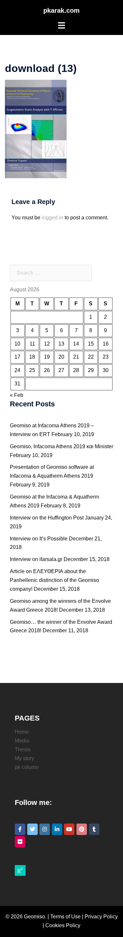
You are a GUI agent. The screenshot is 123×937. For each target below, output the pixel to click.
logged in (52, 217)
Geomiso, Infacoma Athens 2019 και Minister (61, 446)
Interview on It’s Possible (39, 538)
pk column (27, 767)
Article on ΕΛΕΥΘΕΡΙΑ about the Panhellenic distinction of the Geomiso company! (54, 580)
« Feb (16, 395)
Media (22, 740)
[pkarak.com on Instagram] (44, 829)
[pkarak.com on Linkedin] (57, 829)
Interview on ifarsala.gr (36, 559)
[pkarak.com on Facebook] (20, 829)
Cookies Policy (62, 925)
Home (22, 732)
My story (24, 758)
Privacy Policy (101, 916)
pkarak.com (61, 10)
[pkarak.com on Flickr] (20, 841)
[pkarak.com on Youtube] (69, 829)
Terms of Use (65, 916)
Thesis (23, 749)
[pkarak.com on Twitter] (32, 829)
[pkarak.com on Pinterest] (81, 829)
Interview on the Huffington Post (47, 517)
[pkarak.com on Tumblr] (94, 829)
